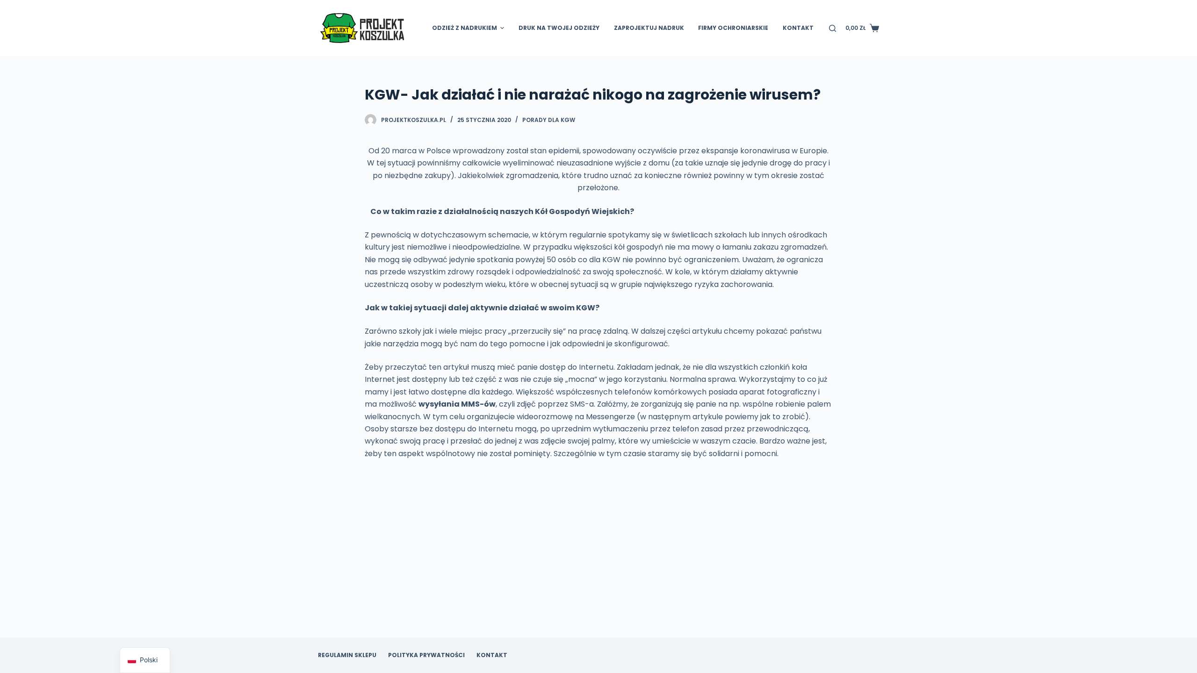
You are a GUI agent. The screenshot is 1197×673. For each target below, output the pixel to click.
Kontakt (798, 28)
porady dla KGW (548, 120)
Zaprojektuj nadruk (649, 28)
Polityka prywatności (426, 655)
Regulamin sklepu (347, 655)
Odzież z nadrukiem (464, 28)
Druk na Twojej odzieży (559, 28)
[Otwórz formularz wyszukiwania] (832, 28)
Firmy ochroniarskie (733, 28)
